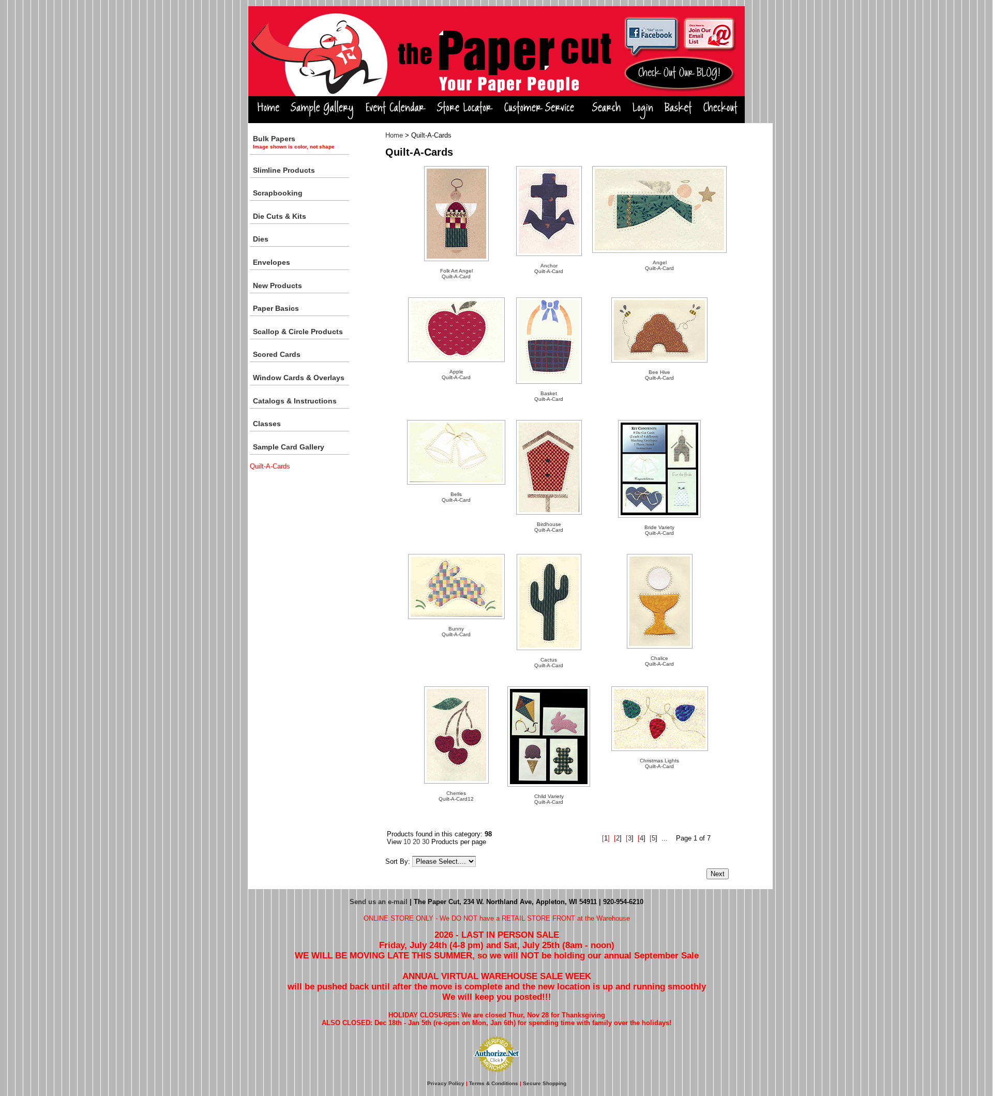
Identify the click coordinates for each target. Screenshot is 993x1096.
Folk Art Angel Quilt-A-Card (456, 273)
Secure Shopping (544, 1083)
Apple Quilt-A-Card (456, 374)
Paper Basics (276, 308)
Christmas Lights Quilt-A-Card (659, 763)
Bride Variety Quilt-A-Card (659, 530)
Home (394, 135)
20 (416, 842)
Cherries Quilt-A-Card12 (456, 796)
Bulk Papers (294, 141)
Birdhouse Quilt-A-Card (548, 527)
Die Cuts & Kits (279, 216)
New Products (277, 285)
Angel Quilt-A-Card (659, 265)
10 (407, 842)
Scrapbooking (278, 193)
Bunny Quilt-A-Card (456, 631)
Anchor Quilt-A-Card (548, 268)
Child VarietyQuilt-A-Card (549, 799)
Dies (260, 239)
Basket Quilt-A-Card (548, 396)
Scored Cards (276, 354)
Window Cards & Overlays (298, 377)
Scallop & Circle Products (298, 331)
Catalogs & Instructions (295, 401)
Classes (267, 423)
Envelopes (271, 262)
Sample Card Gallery (288, 447)
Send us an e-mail (379, 902)
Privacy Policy (445, 1083)
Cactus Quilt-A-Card (548, 662)
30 (425, 842)
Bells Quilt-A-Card (456, 497)
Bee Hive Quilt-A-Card (659, 375)
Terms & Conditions (493, 1083)
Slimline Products (284, 170)
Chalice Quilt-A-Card (659, 661)
